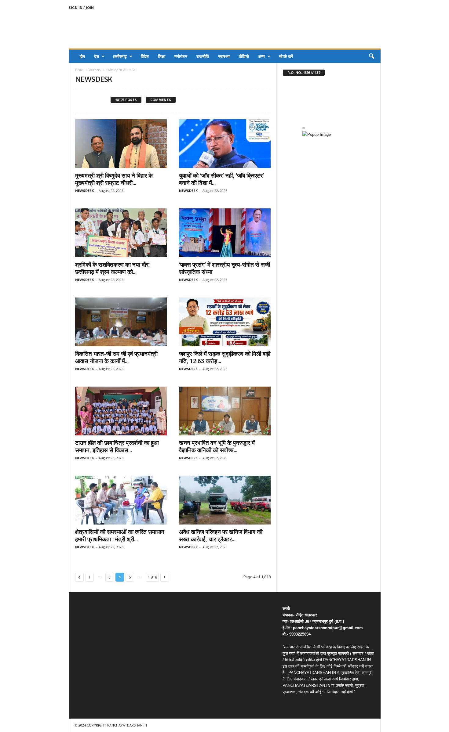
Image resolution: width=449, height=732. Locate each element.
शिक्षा (161, 56)
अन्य (261, 56)
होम (82, 56)
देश (96, 56)
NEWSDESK (84, 190)
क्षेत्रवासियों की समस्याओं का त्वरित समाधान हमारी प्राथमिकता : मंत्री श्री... (119, 535)
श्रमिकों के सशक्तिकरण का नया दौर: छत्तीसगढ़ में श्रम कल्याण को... (112, 268)
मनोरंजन (180, 56)
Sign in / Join (81, 7)
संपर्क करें (286, 56)
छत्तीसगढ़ (120, 56)
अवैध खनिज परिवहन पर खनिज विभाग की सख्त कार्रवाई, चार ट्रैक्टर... (220, 535)
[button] (371, 56)
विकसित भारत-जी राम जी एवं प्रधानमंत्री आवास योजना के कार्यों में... (116, 357)
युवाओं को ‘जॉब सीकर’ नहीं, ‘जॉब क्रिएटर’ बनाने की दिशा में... (221, 179)
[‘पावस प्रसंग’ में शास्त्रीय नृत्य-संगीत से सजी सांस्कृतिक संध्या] (225, 232)
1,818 (152, 577)
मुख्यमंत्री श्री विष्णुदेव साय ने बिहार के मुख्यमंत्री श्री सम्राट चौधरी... (114, 179)
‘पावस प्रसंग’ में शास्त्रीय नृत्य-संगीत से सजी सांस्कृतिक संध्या (224, 268)
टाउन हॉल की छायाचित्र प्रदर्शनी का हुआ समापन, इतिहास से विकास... (117, 446)
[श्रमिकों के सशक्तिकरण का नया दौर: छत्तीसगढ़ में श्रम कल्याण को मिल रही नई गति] (121, 232)
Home (79, 70)
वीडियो (244, 56)
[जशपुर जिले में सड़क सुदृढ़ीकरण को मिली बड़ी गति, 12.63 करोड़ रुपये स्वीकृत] (225, 321)
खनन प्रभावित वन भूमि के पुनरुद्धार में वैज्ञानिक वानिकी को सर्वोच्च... (217, 446)
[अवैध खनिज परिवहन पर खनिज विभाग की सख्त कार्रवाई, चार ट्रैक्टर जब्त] (225, 500)
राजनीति (202, 56)
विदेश (145, 56)
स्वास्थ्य (224, 56)
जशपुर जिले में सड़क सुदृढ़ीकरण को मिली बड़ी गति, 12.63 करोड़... (224, 357)
